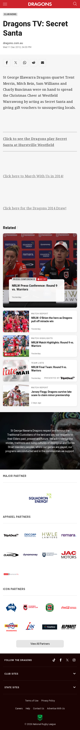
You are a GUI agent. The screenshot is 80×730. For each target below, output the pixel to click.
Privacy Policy (48, 700)
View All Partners (40, 643)
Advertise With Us (56, 708)
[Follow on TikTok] (53, 660)
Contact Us (38, 708)
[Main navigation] (5, 4)
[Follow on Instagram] (74, 660)
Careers (19, 708)
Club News (10, 14)
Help (28, 708)
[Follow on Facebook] (60, 660)
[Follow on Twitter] (67, 660)
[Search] (75, 4)
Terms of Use (31, 700)
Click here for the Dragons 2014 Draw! (34, 208)
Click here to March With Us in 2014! (33, 176)
